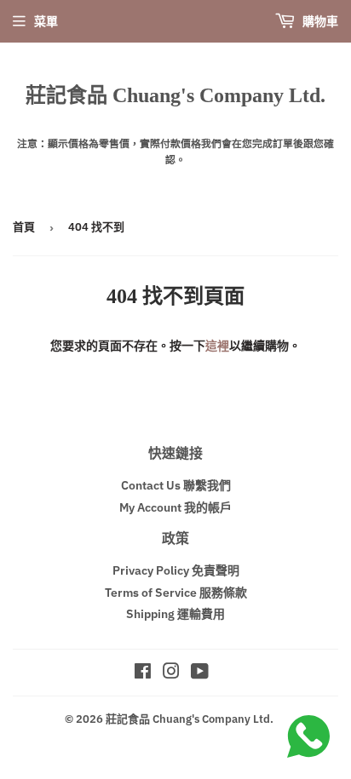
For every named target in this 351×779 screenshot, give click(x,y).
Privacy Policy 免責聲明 (175, 570)
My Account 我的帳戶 (175, 507)
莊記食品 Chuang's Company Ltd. (175, 94)
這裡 (217, 345)
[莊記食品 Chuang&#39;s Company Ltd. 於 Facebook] (143, 673)
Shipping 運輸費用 (175, 613)
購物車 (319, 21)
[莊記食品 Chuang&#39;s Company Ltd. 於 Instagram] (171, 673)
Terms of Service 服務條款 (176, 592)
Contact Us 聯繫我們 (176, 485)
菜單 (46, 21)
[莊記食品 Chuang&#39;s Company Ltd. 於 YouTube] (200, 673)
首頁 (24, 227)
